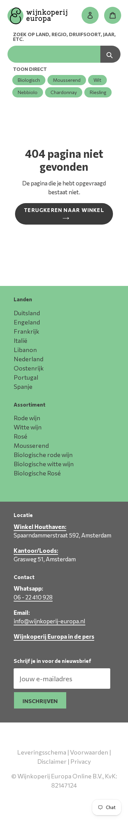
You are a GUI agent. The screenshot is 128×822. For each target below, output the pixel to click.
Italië (20, 340)
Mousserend (67, 80)
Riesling (98, 92)
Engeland (27, 322)
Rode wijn (27, 418)
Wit (97, 80)
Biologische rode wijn (43, 454)
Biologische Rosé (37, 473)
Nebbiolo (28, 92)
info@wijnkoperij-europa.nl (49, 621)
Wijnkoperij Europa (63, 795)
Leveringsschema (41, 752)
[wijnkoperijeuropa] (37, 17)
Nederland (28, 359)
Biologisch (29, 80)
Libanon (25, 349)
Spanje (23, 386)
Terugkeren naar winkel (64, 210)
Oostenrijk (29, 368)
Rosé (20, 436)
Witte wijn (28, 427)
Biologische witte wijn (44, 464)
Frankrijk (26, 331)
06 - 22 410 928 (33, 597)
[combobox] (54, 54)
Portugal (26, 377)
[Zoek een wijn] (110, 54)
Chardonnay (64, 92)
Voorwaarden (89, 752)
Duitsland (27, 313)
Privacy (80, 761)
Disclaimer (52, 761)
